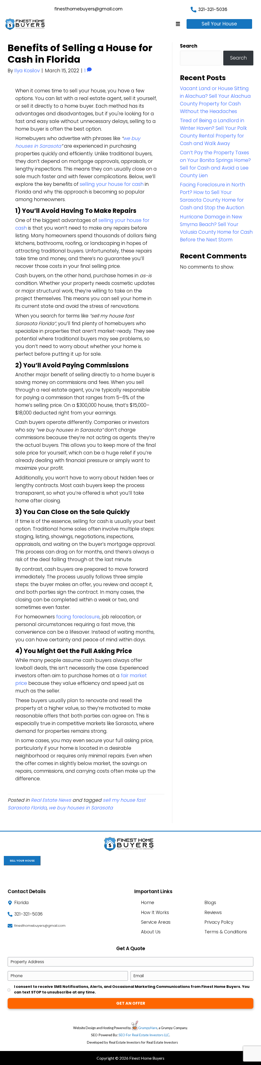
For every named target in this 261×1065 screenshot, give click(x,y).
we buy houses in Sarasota (81, 807)
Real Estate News (51, 800)
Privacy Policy (218, 922)
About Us (151, 932)
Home (147, 903)
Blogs (210, 903)
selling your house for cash (111, 184)
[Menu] (178, 24)
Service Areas (156, 922)
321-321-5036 (212, 9)
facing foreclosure (78, 616)
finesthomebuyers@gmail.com (88, 9)
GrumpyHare (147, 1028)
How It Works (155, 912)
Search (188, 46)
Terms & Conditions (225, 932)
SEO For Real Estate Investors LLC (144, 1035)
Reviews (213, 912)
